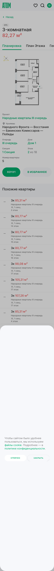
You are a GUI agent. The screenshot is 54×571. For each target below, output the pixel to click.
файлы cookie (13, 445)
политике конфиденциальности (25, 448)
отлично (15, 458)
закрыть (38, 458)
